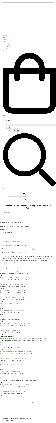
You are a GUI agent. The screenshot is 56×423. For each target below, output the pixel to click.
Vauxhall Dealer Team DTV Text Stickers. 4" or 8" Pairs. (13, 286)
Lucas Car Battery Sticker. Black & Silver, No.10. (11, 312)
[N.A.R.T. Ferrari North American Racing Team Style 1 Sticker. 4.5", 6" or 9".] (18, 378)
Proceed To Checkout (33, 217)
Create (11, 420)
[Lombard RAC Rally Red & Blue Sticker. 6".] (11, 330)
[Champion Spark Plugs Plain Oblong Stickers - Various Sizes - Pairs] (17, 277)
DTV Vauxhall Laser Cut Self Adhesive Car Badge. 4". (12, 299)
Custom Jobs (6, 35)
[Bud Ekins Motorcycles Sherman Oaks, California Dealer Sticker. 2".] (17, 351)
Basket (9, 130)
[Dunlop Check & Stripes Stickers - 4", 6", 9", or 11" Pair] (13, 290)
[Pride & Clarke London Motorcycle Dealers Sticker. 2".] (13, 391)
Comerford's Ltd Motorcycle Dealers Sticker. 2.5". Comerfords (15, 386)
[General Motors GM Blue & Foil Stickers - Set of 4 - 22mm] (14, 303)
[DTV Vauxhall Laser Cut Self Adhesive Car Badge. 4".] (13, 297)
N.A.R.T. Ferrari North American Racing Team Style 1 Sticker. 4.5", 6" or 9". (18, 380)
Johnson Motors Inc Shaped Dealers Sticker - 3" (11, 373)
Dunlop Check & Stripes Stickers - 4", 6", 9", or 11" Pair (13, 292)
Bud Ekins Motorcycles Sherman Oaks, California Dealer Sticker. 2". (16, 353)
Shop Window (6, 212)
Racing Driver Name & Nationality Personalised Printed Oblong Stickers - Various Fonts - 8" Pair (23, 340)
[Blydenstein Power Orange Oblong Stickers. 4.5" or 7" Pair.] (14, 271)
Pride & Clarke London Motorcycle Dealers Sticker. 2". (13, 393)
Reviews (5, 37)
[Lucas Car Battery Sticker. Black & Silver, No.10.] (12, 310)
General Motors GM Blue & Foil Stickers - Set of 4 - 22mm (14, 306)
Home (4, 30)
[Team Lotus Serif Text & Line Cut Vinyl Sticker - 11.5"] (13, 358)
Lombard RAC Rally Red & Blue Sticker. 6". (10, 332)
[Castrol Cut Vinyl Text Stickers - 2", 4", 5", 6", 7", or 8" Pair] (14, 323)
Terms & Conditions (28, 405)
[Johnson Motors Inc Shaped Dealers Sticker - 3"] (12, 371)
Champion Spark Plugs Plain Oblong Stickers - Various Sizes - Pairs (16, 279)
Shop (4, 33)
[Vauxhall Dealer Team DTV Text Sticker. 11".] (11, 317)
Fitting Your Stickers (10, 44)
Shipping (8, 46)
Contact (5, 39)
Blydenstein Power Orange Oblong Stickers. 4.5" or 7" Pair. (14, 273)
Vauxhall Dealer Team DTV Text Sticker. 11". (10, 319)
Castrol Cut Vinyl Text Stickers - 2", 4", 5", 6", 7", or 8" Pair (13, 325)
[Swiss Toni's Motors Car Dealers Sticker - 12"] (11, 364)
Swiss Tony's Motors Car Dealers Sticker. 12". (11, 347)
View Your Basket (22, 217)
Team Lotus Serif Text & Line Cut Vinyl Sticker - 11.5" (12, 360)
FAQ (4, 41)
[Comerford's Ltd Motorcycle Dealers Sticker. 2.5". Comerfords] (15, 384)
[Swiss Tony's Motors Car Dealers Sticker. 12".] (11, 345)
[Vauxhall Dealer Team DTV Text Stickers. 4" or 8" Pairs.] (14, 284)
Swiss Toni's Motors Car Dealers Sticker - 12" (11, 367)
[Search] (24, 195)
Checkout (16, 130)
